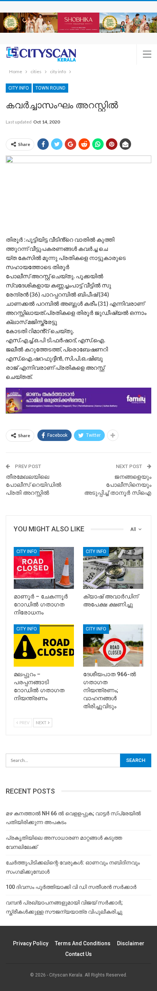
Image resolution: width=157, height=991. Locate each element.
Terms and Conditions (83, 943)
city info (18, 88)
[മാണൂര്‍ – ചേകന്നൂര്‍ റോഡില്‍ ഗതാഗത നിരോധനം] (44, 568)
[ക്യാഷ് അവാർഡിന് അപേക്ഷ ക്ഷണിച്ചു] (113, 568)
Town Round (50, 88)
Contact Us (78, 954)
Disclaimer (130, 943)
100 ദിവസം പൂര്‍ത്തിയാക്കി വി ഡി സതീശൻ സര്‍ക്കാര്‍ (71, 887)
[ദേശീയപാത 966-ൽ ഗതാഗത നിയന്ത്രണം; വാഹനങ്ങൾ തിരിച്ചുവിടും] (113, 645)
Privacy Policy (30, 943)
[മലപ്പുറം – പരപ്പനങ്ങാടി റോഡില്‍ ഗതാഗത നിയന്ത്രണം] (44, 645)
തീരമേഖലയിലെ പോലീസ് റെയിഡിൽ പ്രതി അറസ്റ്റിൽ (33, 484)
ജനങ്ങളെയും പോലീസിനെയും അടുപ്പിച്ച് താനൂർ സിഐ (117, 484)
